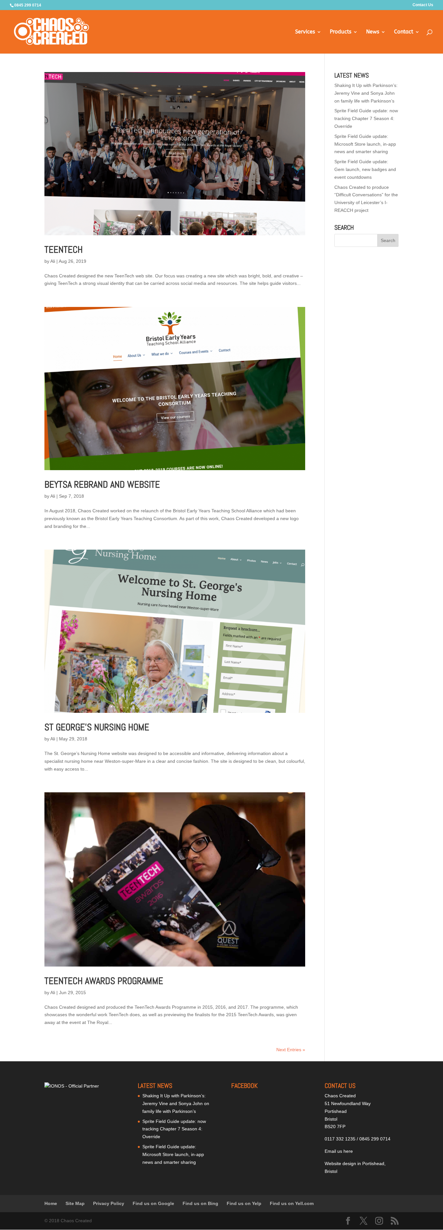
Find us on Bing (200, 1203)
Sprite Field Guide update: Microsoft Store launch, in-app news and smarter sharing (365, 144)
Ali (52, 261)
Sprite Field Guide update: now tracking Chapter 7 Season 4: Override (366, 118)
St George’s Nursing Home (96, 727)
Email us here (339, 1151)
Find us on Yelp (244, 1203)
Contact (403, 32)
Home (50, 1203)
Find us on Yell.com (292, 1203)
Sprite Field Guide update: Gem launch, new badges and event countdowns (365, 169)
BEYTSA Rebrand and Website (102, 485)
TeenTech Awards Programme (103, 981)
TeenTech (63, 250)
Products (340, 32)
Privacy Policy (108, 1203)
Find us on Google (153, 1203)
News (372, 32)
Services (305, 32)
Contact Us (423, 5)
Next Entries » (290, 1049)
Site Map (75, 1203)
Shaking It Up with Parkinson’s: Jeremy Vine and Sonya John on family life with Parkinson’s (366, 93)
